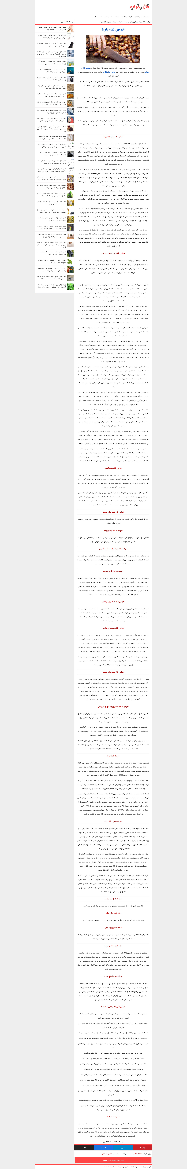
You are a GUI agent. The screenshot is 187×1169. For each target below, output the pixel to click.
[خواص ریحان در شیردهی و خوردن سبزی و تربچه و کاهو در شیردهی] (70, 264)
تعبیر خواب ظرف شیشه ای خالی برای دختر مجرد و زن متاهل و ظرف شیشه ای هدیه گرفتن (51, 244)
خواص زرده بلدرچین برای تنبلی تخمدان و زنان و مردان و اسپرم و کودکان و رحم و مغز (51, 103)
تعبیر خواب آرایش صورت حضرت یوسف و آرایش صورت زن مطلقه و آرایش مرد (51, 28)
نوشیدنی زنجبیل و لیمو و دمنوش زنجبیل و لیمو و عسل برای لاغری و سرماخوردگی (51, 145)
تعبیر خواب (146, 16)
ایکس (84, 1148)
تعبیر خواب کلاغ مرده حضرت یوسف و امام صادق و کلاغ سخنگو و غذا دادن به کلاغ (51, 277)
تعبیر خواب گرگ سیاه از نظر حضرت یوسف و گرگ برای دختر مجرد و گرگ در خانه (51, 153)
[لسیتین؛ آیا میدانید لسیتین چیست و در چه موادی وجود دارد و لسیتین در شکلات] (70, 40)
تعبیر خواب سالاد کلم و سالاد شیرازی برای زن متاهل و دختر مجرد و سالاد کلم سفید (51, 194)
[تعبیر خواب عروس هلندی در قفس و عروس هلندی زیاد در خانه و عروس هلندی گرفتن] (70, 230)
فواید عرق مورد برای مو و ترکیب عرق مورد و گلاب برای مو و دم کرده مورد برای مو (51, 235)
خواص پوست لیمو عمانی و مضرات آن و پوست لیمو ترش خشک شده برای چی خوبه (51, 62)
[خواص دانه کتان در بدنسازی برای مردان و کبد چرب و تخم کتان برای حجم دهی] (70, 90)
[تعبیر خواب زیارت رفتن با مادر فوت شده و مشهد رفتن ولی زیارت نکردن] (70, 222)
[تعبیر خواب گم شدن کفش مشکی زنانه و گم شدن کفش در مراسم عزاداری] (70, 48)
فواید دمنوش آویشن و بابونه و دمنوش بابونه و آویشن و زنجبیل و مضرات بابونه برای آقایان (51, 170)
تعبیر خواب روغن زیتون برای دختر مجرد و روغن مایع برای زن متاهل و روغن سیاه (51, 202)
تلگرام (122, 1148)
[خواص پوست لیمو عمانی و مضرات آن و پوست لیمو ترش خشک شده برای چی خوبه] (70, 65)
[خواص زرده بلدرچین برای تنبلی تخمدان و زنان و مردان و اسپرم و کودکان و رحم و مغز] (70, 106)
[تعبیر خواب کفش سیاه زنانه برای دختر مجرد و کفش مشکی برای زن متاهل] (70, 256)
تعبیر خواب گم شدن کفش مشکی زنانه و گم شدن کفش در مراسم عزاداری (51, 44)
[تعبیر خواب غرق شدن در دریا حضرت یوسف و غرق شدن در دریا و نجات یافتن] (70, 74)
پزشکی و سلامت (104, 16)
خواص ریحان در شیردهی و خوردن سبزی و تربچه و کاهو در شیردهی (51, 261)
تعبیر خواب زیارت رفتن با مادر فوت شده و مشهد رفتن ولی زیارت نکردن (51, 219)
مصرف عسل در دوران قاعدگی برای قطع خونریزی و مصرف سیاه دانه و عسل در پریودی (51, 210)
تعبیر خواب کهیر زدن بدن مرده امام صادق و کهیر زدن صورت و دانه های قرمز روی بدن (51, 137)
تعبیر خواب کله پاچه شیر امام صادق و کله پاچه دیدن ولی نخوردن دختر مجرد (51, 161)
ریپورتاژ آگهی (138, 16)
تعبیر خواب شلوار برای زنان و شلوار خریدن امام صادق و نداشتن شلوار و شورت (51, 111)
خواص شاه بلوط (113, 29)
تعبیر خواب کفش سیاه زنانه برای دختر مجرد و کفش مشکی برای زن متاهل (51, 253)
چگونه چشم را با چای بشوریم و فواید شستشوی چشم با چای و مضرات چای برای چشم (51, 129)
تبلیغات (117, 16)
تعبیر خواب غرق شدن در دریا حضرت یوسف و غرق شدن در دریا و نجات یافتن (51, 70)
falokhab (138, 1154)
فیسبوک (103, 1148)
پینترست (142, 1148)
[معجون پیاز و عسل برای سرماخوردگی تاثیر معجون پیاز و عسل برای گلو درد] (70, 189)
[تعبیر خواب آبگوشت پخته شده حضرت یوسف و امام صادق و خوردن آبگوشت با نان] (70, 273)
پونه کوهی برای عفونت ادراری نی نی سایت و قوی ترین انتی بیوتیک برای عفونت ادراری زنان (51, 285)
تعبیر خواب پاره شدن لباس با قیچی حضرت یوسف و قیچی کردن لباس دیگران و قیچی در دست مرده (51, 54)
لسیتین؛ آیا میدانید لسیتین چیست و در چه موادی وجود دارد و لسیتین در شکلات (51, 36)
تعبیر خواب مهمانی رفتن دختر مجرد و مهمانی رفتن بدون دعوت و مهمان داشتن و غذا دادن (51, 178)
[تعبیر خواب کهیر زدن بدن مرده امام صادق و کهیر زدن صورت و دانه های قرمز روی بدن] (70, 140)
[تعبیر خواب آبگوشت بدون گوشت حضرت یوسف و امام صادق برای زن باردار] (70, 98)
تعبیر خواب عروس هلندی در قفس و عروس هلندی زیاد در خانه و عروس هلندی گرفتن (51, 227)
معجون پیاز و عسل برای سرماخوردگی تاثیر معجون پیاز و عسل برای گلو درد (51, 186)
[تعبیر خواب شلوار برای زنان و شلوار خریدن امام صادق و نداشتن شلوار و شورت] (70, 114)
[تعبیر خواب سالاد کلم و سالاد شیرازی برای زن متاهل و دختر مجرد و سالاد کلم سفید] (70, 198)
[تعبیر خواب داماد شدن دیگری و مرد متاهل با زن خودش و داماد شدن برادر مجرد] (70, 82)
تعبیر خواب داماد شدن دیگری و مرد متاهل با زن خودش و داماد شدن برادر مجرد (51, 78)
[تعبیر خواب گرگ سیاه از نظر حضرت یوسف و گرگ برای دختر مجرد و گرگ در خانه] (70, 157)
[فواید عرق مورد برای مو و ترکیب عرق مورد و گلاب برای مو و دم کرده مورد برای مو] (70, 238)
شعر (112, 16)
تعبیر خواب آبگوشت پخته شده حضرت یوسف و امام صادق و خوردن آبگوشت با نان (51, 269)
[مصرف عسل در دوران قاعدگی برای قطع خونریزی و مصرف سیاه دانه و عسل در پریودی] (70, 214)
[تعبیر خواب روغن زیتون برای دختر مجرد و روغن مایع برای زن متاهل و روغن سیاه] (70, 206)
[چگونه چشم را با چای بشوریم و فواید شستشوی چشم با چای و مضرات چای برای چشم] (70, 131)
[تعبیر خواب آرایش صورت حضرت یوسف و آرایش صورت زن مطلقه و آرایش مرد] (70, 31)
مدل (96, 16)
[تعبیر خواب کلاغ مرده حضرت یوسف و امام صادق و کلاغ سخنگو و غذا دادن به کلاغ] (70, 281)
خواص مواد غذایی (126, 16)
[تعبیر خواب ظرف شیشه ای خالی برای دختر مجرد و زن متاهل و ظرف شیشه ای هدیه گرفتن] (70, 247)
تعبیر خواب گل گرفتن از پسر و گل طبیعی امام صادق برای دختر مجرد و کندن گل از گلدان (51, 119)
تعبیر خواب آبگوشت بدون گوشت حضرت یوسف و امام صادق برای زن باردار (51, 95)
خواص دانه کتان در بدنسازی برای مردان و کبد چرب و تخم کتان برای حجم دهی (51, 86)
